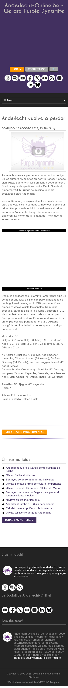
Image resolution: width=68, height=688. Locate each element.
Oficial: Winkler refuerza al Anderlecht (28, 512)
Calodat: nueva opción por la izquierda (29, 508)
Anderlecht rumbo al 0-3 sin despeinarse (30, 503)
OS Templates (53, 682)
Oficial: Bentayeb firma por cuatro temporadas (33, 483)
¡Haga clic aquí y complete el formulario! (37, 657)
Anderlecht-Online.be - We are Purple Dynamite (34, 8)
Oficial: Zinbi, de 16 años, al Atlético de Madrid (33, 487)
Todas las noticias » (19, 520)
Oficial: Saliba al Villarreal (21, 475)
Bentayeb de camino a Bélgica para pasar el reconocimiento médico (32, 494)
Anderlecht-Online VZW (31, 682)
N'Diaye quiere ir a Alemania (23, 499)
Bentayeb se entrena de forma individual (30, 479)
